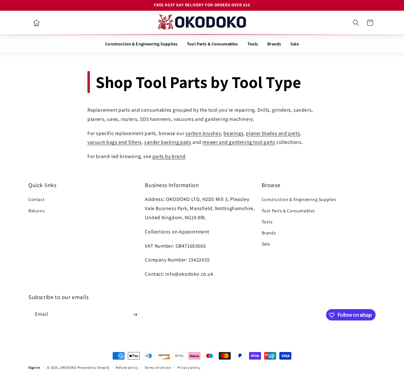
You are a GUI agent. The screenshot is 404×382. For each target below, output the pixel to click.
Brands (274, 44)
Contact (36, 200)
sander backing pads (167, 142)
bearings (233, 133)
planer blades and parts (273, 133)
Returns (36, 211)
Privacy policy (189, 367)
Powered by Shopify (93, 367)
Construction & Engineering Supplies (141, 44)
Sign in (34, 367)
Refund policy (127, 367)
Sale (294, 44)
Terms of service (158, 367)
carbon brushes (203, 133)
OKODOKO (68, 367)
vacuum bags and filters (114, 142)
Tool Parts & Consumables (212, 44)
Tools (252, 44)
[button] (356, 23)
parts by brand (168, 156)
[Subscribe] (135, 314)
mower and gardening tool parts (238, 142)
